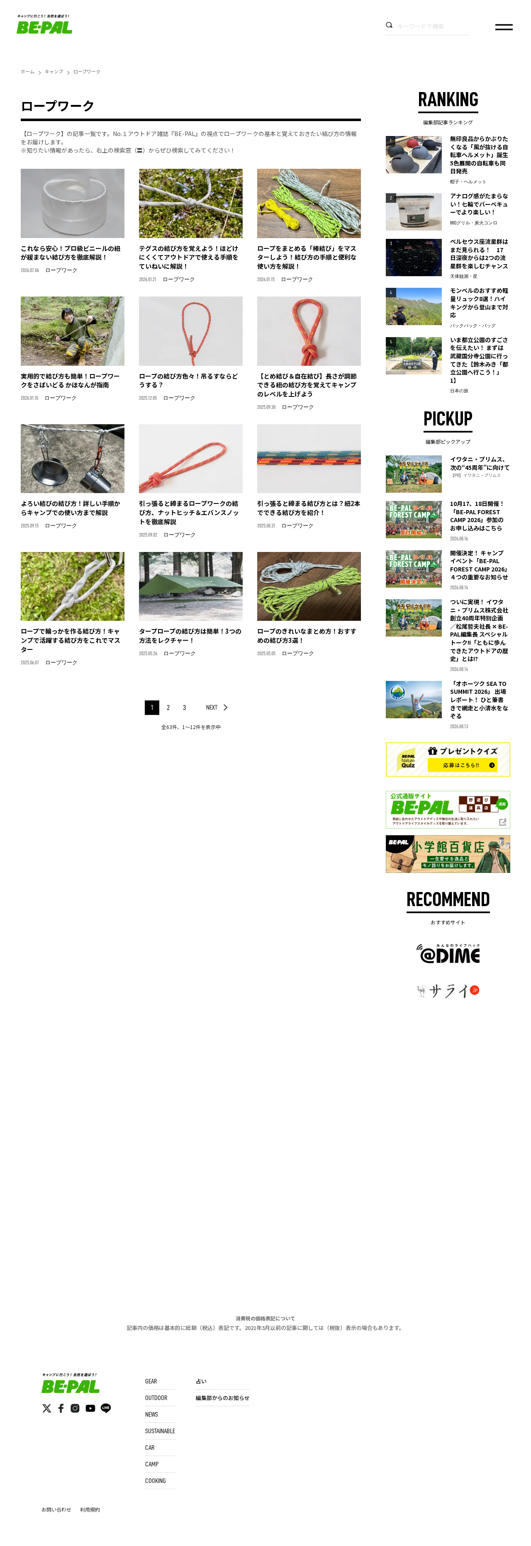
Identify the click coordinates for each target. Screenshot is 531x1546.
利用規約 (90, 1509)
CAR (149, 1447)
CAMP (151, 1464)
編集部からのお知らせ (223, 1398)
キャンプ (54, 71)
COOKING (155, 1481)
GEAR (151, 1381)
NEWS (151, 1414)
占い (201, 1381)
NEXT (211, 707)
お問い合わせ (56, 1509)
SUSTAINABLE (160, 1431)
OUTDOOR (156, 1398)
